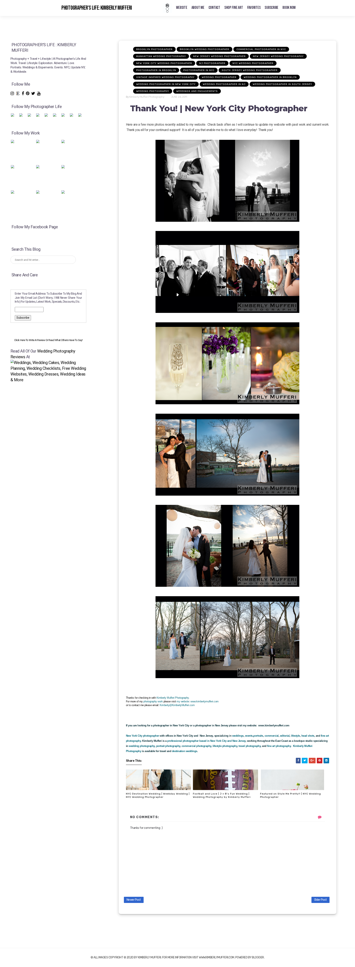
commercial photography (196, 746)
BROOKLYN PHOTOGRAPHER (154, 49)
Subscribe (271, 7)
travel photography (249, 746)
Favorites (254, 7)
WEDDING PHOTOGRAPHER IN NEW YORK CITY (166, 84)
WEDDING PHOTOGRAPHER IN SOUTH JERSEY (282, 84)
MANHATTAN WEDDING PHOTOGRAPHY (161, 56)
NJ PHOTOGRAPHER (212, 63)
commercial (272, 735)
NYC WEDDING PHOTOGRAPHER (253, 63)
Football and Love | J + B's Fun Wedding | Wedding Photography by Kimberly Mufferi (222, 795)
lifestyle (295, 735)
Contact (214, 7)
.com (192, 705)
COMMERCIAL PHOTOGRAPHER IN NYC (261, 49)
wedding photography (142, 746)
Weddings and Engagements (197, 91)
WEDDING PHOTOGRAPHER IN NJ (224, 84)
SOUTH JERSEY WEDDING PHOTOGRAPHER (250, 70)
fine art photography (279, 746)
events (249, 735)
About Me (197, 7)
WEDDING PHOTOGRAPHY (152, 91)
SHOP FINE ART (233, 7)
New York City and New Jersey (227, 740)
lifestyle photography (225, 746)
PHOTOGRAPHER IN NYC (198, 70)
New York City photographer (142, 735)
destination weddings (184, 751)
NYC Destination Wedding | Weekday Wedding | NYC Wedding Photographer (158, 795)
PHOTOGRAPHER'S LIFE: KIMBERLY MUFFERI (96, 8)
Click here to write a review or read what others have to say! (48, 340)
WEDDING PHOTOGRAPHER (219, 77)
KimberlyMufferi (180, 705)
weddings (238, 735)
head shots (307, 735)
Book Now (289, 7)
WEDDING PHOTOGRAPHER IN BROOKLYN (270, 77)
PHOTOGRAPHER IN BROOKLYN (156, 70)
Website (181, 7)
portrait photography (168, 746)
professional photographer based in (188, 740)
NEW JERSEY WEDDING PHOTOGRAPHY (278, 56)
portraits (258, 735)
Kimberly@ (166, 705)
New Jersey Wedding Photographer (219, 56)
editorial (285, 735)
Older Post (320, 900)
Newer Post (134, 900)
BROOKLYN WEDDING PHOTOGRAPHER (204, 49)
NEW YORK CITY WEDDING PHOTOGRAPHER (164, 63)
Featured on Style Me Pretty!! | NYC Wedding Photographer (290, 795)
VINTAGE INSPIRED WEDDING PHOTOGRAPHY (165, 77)
